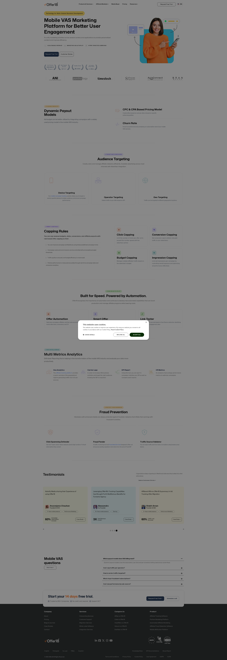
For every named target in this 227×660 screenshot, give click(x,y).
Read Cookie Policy (117, 329)
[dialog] (113, 330)
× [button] (146, 322)
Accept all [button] (137, 334)
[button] (89, 334)
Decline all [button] (121, 334)
